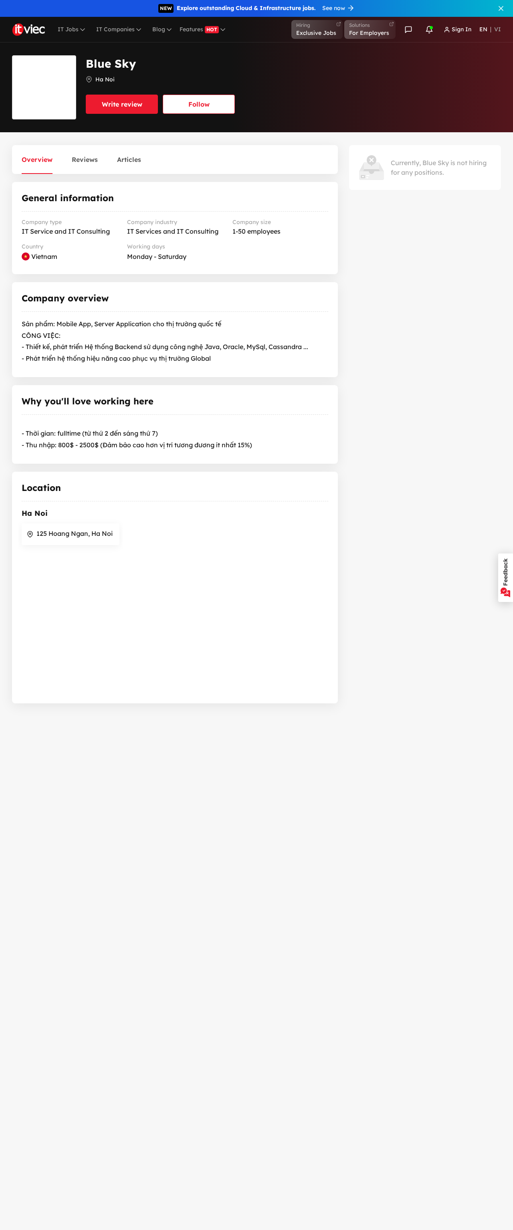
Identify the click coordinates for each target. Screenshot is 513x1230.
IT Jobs (68, 29)
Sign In (461, 29)
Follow (199, 104)
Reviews (85, 160)
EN (483, 29)
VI (497, 29)
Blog (158, 29)
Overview (37, 160)
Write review (122, 104)
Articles (129, 160)
